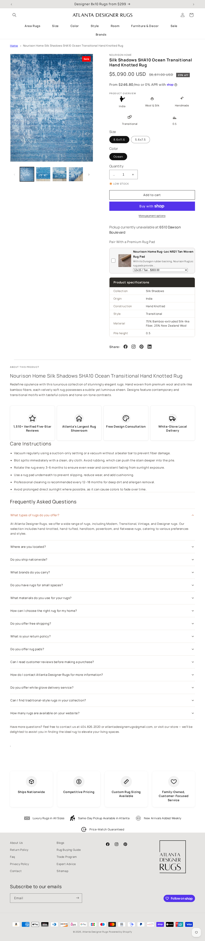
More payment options (152, 215)
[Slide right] (88, 174)
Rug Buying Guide (69, 850)
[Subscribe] (77, 898)
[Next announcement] (193, 4)
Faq (12, 857)
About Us (16, 843)
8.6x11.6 (119, 139)
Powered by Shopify (120, 931)
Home (14, 45)
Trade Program (67, 857)
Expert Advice (66, 864)
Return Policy (19, 850)
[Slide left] (14, 174)
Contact (16, 871)
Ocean (118, 156)
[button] (14, 15)
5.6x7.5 (140, 139)
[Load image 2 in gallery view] (43, 174)
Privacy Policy (19, 864)
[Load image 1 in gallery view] (27, 174)
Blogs (60, 843)
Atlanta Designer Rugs (95, 931)
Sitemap (62, 871)
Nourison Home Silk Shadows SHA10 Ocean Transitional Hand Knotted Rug (73, 45)
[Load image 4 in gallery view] (76, 174)
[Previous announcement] (11, 4)
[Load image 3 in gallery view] (59, 174)
